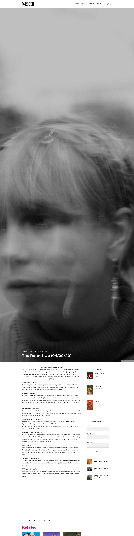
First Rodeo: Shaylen (101, 461)
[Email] (49, 520)
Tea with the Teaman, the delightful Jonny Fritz (101, 477)
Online (76, 4)
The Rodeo (24, 351)
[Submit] (44, 520)
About (98, 4)
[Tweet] (34, 520)
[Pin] (39, 520)
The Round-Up (32, 351)
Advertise (90, 4)
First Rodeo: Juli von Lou (101, 469)
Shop (83, 4)
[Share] (29, 520)
